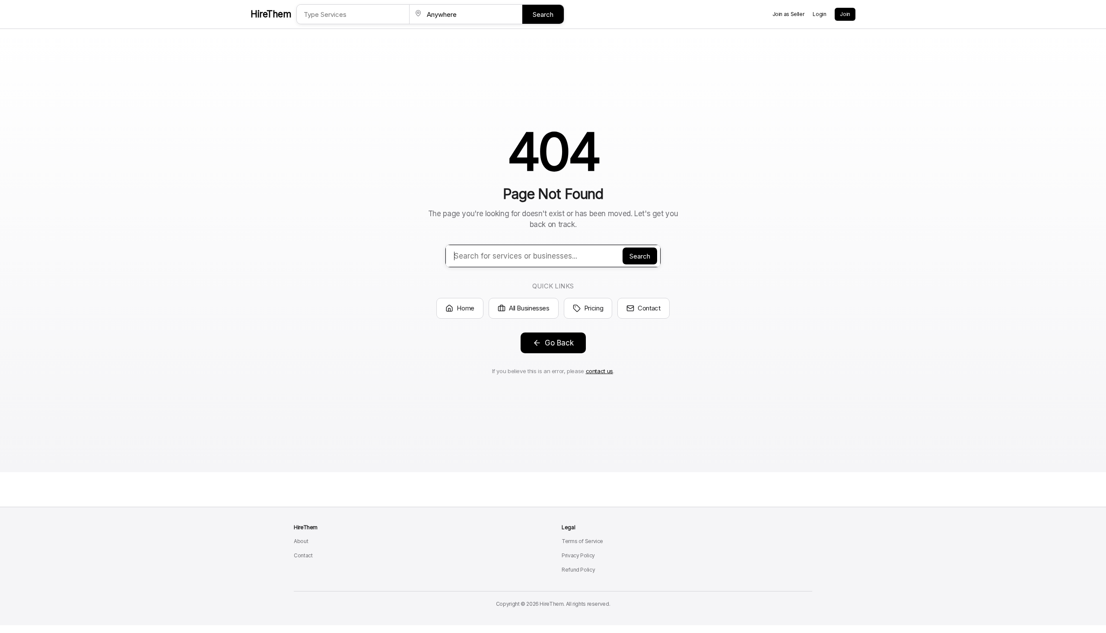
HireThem (271, 14)
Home (465, 308)
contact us (599, 371)
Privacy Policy (578, 555)
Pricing (593, 308)
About (301, 541)
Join (845, 14)
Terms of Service (582, 541)
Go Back (559, 343)
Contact (649, 308)
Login (819, 14)
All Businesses (529, 308)
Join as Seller (788, 14)
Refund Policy (578, 569)
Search (543, 14)
